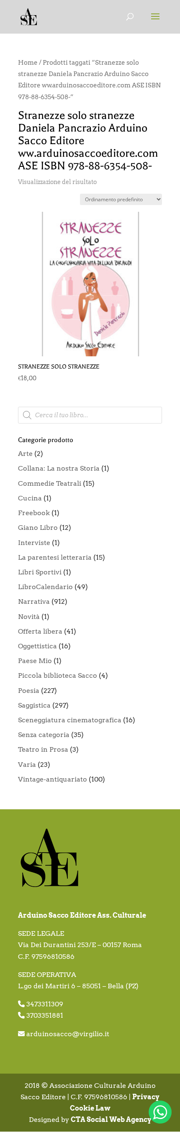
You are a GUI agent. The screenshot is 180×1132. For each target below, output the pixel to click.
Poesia (28, 691)
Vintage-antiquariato (52, 779)
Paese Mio (35, 661)
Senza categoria (43, 735)
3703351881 (44, 1015)
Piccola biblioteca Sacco (57, 675)
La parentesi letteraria (55, 557)
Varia (27, 765)
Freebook (34, 513)
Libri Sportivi (40, 572)
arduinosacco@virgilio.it (67, 1034)
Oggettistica (37, 646)
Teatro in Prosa (43, 749)
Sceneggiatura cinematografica (69, 720)
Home (28, 62)
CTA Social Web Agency (111, 1120)
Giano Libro (38, 528)
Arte (25, 454)
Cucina (30, 498)
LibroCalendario (45, 587)
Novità (29, 617)
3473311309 (44, 1004)
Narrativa (34, 601)
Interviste (34, 543)
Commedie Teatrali (49, 483)
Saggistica (34, 705)
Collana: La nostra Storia (59, 468)
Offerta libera (40, 631)
